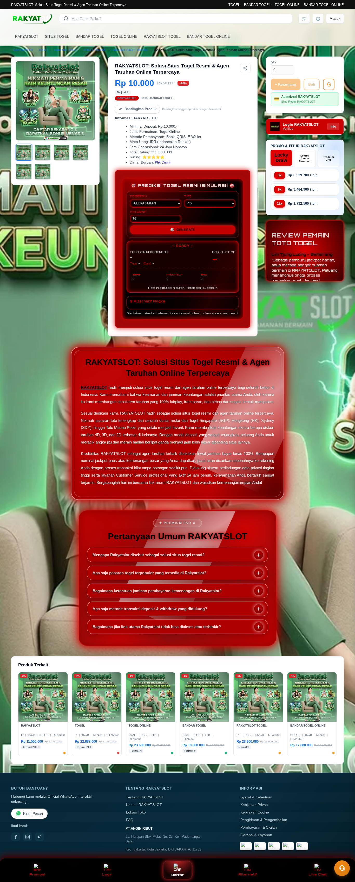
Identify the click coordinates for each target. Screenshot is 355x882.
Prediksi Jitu (328, 158)
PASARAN (138, 196)
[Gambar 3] (62, 152)
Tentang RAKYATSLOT (145, 797)
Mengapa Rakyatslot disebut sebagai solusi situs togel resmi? (149, 555)
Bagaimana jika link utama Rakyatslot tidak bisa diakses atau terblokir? (157, 626)
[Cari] (66, 18)
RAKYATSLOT (26, 36)
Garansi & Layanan (256, 835)
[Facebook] (15, 837)
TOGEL (234, 5)
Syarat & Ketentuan (256, 797)
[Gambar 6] (43, 171)
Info (333, 126)
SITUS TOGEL (57, 36)
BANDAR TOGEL (257, 5)
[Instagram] (27, 837)
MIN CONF (138, 211)
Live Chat (317, 874)
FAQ (129, 820)
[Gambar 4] (80, 152)
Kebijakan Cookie (254, 812)
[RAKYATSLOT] (32, 18)
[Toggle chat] (342, 868)
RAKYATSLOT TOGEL (162, 36)
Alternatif (247, 874)
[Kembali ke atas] (343, 855)
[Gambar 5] (24, 171)
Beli (311, 84)
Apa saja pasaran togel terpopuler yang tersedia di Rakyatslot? (149, 573)
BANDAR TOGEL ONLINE (324, 5)
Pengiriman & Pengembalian (263, 820)
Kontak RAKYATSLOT (144, 805)
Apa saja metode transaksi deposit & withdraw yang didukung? (150, 608)
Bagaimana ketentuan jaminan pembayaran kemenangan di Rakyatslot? (157, 591)
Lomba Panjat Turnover (305, 158)
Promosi (37, 874)
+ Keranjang (285, 84)
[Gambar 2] (43, 152)
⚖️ (318, 18)
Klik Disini (162, 162)
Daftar (177, 875)
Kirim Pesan (33, 814)
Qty (274, 62)
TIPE (188, 196)
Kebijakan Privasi (254, 805)
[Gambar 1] (24, 152)
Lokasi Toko (136, 812)
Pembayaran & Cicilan (258, 827)
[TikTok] (39, 837)
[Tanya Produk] (328, 84)
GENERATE (182, 230)
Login (107, 874)
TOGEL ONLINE (287, 5)
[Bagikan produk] (245, 68)
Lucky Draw (281, 157)
